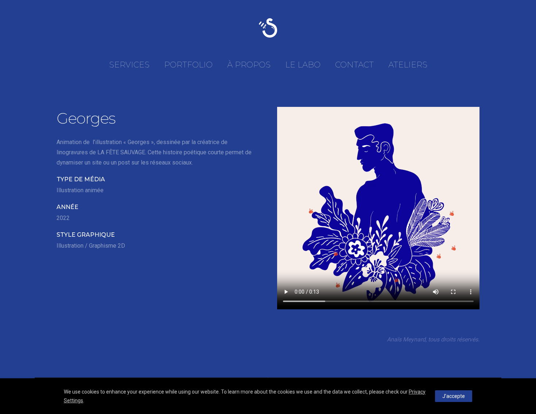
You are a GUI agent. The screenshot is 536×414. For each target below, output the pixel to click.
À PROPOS (249, 65)
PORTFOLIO (188, 65)
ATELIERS (407, 65)
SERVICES (129, 65)
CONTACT (354, 65)
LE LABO (303, 65)
